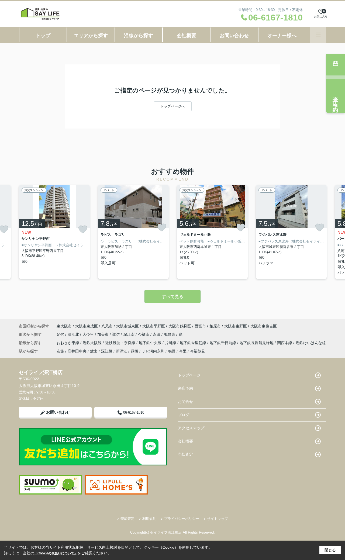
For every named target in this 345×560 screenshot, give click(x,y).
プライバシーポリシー (181, 519)
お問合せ (185, 401)
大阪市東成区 (86, 326)
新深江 (121, 351)
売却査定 (185, 454)
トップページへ (172, 106)
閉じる (330, 550)
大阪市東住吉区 (263, 326)
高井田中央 (77, 351)
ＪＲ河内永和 (153, 351)
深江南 (129, 334)
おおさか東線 (68, 343)
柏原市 (215, 326)
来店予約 (185, 388)
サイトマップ (217, 519)
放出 (94, 351)
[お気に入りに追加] (82, 229)
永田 (157, 334)
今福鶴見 (197, 351)
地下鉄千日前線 (223, 343)
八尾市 (107, 326)
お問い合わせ (234, 35)
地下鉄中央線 (151, 343)
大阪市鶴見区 (179, 326)
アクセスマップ (191, 428)
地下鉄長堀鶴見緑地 (257, 343)
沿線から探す (138, 35)
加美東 (103, 334)
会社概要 (186, 35)
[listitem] (54, 232)
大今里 (88, 334)
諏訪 (116, 334)
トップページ (189, 375)
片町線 (171, 343)
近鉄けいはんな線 (311, 343)
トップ (43, 35)
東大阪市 (64, 326)
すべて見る (172, 296)
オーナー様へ (281, 35)
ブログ (183, 415)
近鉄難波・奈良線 (120, 343)
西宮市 (200, 326)
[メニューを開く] (318, 35)
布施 (60, 351)
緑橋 (134, 351)
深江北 (74, 334)
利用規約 (149, 519)
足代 (61, 334)
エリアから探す (91, 35)
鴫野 (171, 351)
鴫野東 (170, 334)
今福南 (144, 334)
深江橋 (106, 351)
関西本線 (285, 343)
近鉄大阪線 (93, 343)
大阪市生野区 (235, 326)
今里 (183, 351)
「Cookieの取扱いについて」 (55, 553)
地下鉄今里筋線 (193, 343)
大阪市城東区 (127, 326)
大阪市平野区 (153, 326)
